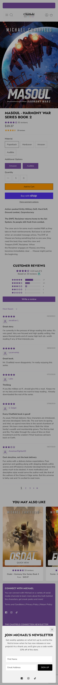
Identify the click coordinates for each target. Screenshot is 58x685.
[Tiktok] (35, 678)
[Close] (52, 629)
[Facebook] (21, 678)
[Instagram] (28, 678)
